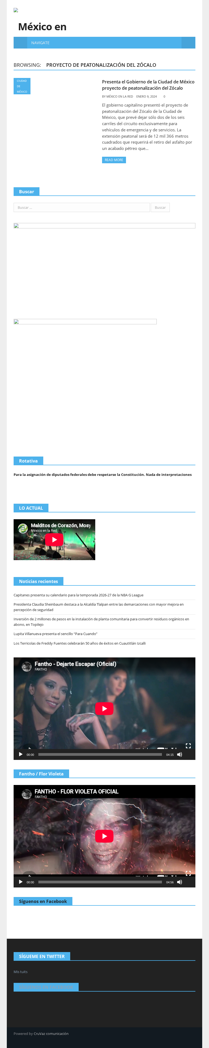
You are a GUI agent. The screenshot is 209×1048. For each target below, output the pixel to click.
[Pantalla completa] (188, 746)
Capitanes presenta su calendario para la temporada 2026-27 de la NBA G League (78, 595)
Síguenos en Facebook (43, 901)
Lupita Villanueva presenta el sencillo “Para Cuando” (55, 633)
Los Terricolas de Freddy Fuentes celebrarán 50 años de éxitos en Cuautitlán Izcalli (80, 643)
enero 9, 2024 (146, 96)
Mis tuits (20, 971)
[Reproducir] (20, 754)
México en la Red (119, 96)
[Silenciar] (179, 754)
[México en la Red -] (40, 18)
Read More (114, 160)
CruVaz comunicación (51, 1033)
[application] (104, 708)
